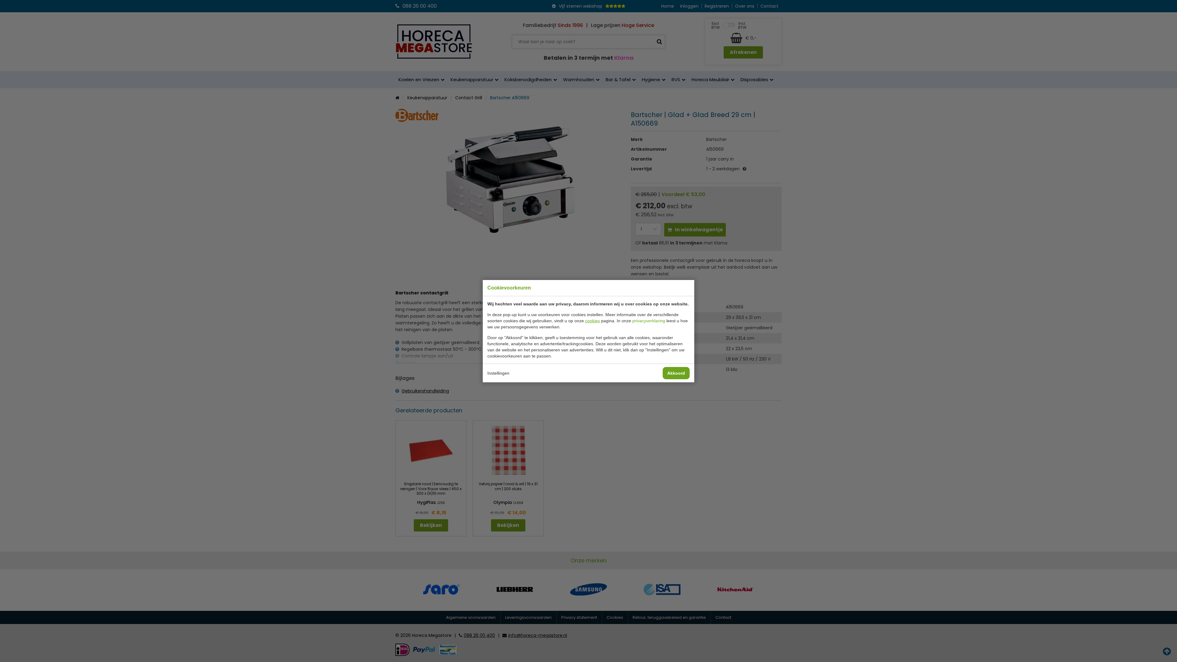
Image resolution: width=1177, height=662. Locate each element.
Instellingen (498, 373)
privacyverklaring (648, 320)
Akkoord (676, 373)
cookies (592, 320)
